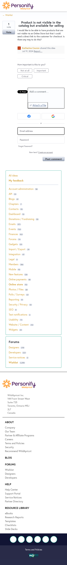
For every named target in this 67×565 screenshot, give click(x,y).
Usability (13, 319)
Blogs (12, 198)
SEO (11, 309)
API (10, 193)
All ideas (13, 175)
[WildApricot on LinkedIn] (29, 539)
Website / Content (19, 324)
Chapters (14, 204)
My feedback (16, 180)
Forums (12, 239)
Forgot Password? (25, 146)
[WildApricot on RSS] (53, 539)
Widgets (13, 329)
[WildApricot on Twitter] (21, 539)
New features (16, 274)
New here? (41, 152)
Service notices (17, 357)
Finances (13, 234)
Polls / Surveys (16, 294)
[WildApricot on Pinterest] (45, 539)
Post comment (53, 159)
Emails (12, 224)
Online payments (17, 279)
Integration (14, 254)
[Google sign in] (53, 116)
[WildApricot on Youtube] (37, 539)
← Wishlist (7, 15)
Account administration (21, 188)
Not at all (26, 70)
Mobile (12, 269)
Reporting (14, 299)
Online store (16, 284)
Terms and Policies (33, 549)
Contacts (14, 209)
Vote (8, 32)
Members (13, 264)
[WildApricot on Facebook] (13, 539)
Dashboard (14, 214)
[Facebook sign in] (28, 116)
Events (12, 229)
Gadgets (13, 244)
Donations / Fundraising (22, 219)
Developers (15, 352)
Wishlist (14, 362)
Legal (11, 259)
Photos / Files (16, 289)
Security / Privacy (18, 304)
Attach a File (39, 105)
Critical (27, 76)
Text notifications (18, 314)
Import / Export (17, 249)
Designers (14, 347)
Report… (38, 51)
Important (43, 70)
